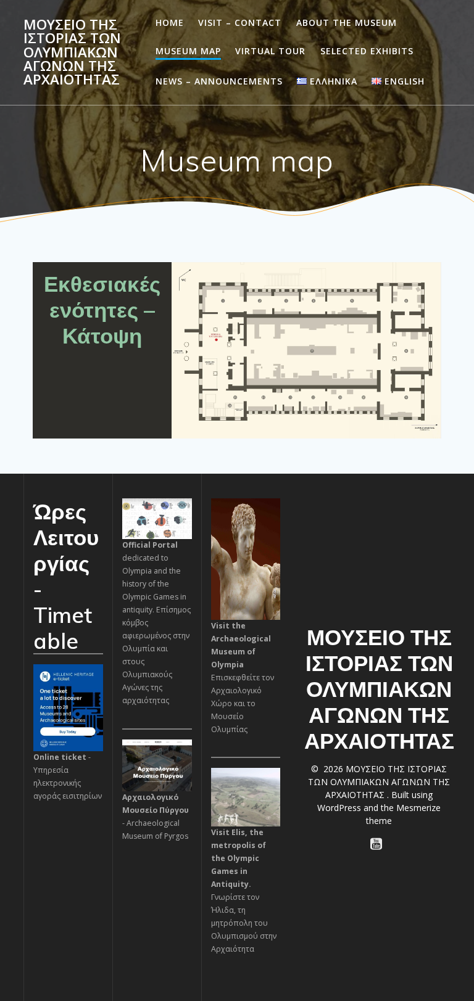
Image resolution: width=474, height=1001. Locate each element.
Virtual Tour (270, 51)
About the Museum (346, 22)
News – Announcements (219, 81)
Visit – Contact (239, 22)
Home (170, 22)
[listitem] (214, 301)
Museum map (188, 51)
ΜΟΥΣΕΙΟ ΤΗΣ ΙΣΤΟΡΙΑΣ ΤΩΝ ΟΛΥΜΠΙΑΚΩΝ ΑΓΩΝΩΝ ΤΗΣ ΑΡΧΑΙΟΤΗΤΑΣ (72, 52)
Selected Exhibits (367, 51)
